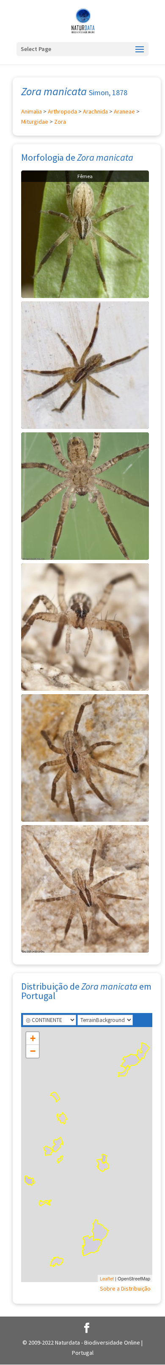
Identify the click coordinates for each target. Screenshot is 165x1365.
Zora (60, 121)
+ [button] (33, 1038)
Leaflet (107, 1278)
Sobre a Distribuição (125, 1288)
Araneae (124, 111)
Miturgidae (34, 121)
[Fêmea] (85, 233)
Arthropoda (62, 111)
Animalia (31, 111)
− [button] (33, 1051)
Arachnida (95, 111)
